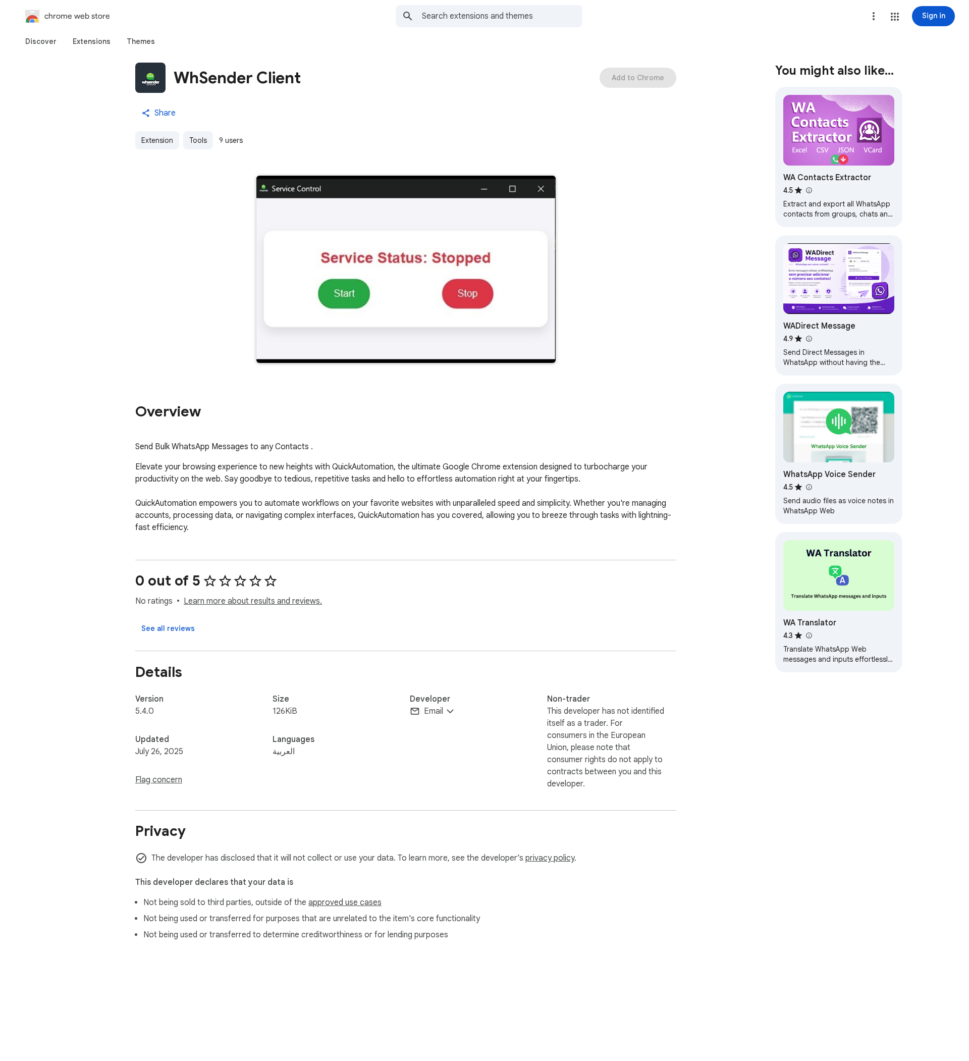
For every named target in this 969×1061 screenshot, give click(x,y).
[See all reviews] (168, 628)
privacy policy (549, 858)
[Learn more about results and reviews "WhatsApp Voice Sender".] (808, 487)
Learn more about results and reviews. (253, 601)
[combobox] (502, 16)
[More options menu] (874, 16)
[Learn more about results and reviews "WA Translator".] (808, 635)
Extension (157, 140)
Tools (198, 140)
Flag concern (158, 780)
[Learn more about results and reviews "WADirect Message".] (808, 339)
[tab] (41, 41)
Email (433, 711)
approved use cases (345, 902)
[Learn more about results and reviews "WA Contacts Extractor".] (808, 190)
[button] (895, 17)
